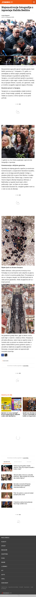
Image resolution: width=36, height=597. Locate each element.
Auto (3, 574)
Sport (3, 546)
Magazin (4, 550)
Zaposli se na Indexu (13, 587)
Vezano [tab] (29, 461)
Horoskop (4, 583)
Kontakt (21, 587)
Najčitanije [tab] (18, 461)
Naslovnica (5, 537)
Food (3, 558)
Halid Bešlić (5, 360)
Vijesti (3, 541)
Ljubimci (4, 566)
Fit (2, 570)
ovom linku (25, 365)
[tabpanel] (18, 487)
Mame (3, 562)
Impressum (26, 587)
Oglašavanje (4, 587)
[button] (34, 2)
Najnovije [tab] (7, 461)
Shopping (4, 554)
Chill (3, 578)
